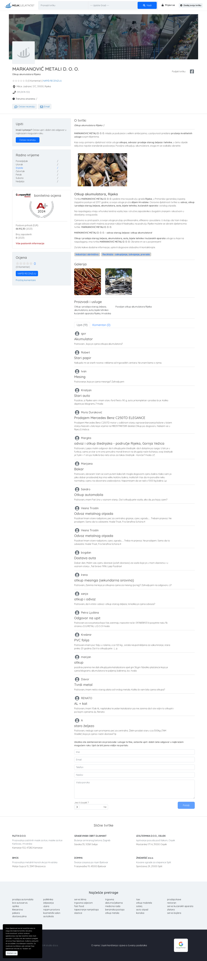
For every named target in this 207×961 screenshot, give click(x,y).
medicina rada (112, 906)
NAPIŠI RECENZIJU (52, 80)
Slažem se (11, 953)
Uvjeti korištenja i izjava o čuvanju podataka (124, 945)
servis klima (80, 899)
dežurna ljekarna (114, 902)
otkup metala (112, 913)
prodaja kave (174, 899)
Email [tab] (47, 106)
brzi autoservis (20, 902)
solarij (139, 906)
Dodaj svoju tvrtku (192, 5)
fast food (79, 906)
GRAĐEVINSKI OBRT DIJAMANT (90, 835)
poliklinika (48, 899)
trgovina (109, 899)
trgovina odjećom (83, 902)
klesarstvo (17, 909)
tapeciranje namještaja (86, 909)
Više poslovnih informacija (30, 243)
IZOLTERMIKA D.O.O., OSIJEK (151, 835)
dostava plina (19, 916)
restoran (171, 902)
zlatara (171, 909)
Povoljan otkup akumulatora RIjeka (133, 306)
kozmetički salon (51, 913)
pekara (16, 913)
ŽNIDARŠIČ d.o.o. (144, 857)
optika (15, 906)
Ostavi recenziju (26, 106)
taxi (138, 899)
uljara (46, 906)
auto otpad (142, 909)
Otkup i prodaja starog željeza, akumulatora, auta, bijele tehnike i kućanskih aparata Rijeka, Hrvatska (92, 310)
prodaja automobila (22, 899)
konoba (140, 913)
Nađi (149, 5)
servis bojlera (174, 913)
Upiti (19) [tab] (82, 325)
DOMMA (78, 857)
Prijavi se (170, 5)
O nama (95, 945)
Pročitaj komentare (26, 280)
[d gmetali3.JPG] (118, 281)
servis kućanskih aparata (180, 906)
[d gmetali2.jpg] (87, 281)
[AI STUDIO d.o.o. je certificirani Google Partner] (181, 945)
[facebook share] (192, 71)
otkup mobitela (144, 902)
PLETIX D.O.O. (19, 835)
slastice (78, 913)
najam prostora (51, 909)
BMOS (15, 857)
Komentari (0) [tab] (101, 325)
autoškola (48, 916)
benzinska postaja (114, 909)
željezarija (48, 902)
